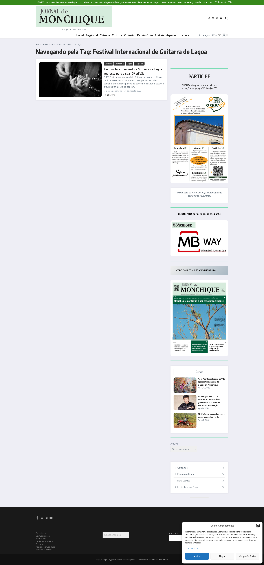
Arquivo (174, 443)
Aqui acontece (176, 35)
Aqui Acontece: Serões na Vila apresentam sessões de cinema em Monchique (211, 382)
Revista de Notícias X (161, 559)
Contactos (40, 544)
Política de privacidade (45, 547)
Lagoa (129, 63)
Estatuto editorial (43, 536)
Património (145, 35)
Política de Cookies (43, 550)
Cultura (117, 35)
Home (38, 44)
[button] (257, 525)
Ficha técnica (41, 533)
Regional (92, 35)
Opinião (129, 35)
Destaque (119, 63)
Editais (159, 35)
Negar (222, 556)
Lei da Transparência (44, 541)
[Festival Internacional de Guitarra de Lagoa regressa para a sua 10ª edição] (70, 79)
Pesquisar (174, 533)
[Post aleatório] (219, 35)
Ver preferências (247, 556)
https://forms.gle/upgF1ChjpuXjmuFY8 (199, 88)
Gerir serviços (192, 548)
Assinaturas (41, 539)
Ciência (105, 35)
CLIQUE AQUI (185, 213)
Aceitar (197, 556)
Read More (109, 94)
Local (80, 35)
